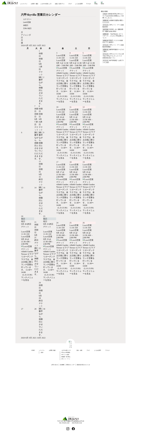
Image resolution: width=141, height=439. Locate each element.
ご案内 (41, 352)
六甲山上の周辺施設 (65, 352)
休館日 (25, 25)
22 (40, 248)
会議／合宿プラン (60, 4)
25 (70, 223)
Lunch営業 (27, 22)
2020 (23, 45)
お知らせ (105, 20)
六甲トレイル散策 (65, 354)
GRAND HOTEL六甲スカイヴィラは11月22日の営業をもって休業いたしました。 (113, 16)
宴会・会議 (79, 350)
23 (44, 216)
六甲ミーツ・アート (65, 359)
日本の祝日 (27, 28)
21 (35, 222)
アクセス (88, 4)
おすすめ (105, 29)
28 (35, 309)
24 (57, 223)
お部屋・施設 (34, 4)
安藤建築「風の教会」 (66, 356)
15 (40, 161)
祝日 (23, 221)
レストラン (24, 4)
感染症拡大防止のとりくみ (83, 364)
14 (35, 188)
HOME (33, 350)
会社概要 (62, 364)
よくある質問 (79, 4)
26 (84, 223)
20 (22, 216)
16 (44, 188)
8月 (27, 45)
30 (44, 309)
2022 (43, 45)
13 (22, 188)
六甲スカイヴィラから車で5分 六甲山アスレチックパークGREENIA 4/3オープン (113, 56)
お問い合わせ (54, 364)
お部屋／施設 (52, 350)
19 (84, 162)
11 (70, 107)
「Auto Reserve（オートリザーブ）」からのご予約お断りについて (113, 36)
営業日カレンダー (70, 364)
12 (84, 107)
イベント (105, 25)
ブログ (70, 4)
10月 (39, 45)
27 (22, 309)
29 (40, 283)
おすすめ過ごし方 (46, 4)
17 (57, 162)
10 (57, 107)
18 (70, 162)
